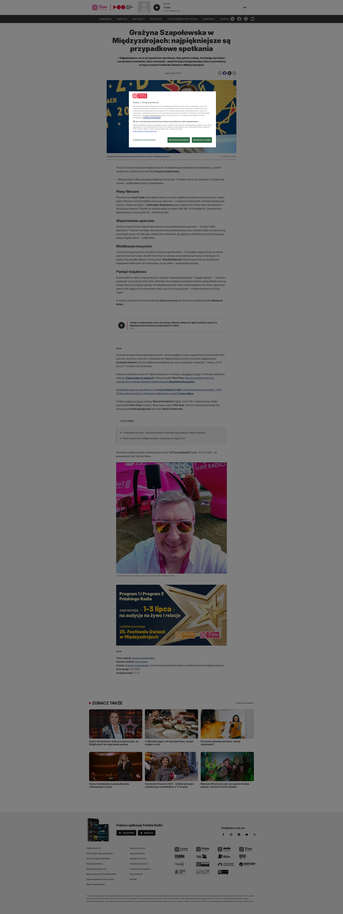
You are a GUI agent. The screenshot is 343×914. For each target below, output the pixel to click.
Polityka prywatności (152, 118)
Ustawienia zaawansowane (144, 140)
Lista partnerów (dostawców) (145, 131)
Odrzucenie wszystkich (178, 140)
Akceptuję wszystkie (201, 140)
